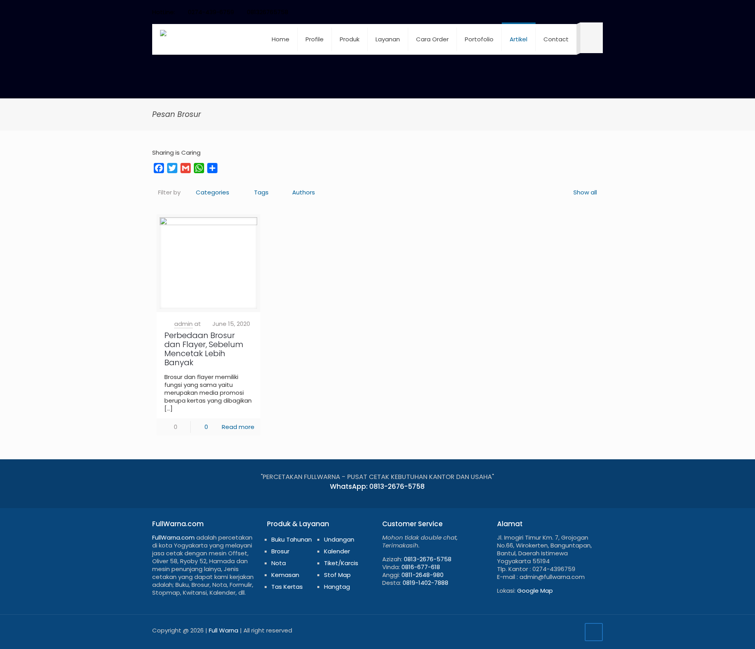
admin (183, 324)
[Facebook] (535, 12)
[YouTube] (556, 12)
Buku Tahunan (291, 539)
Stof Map (337, 575)
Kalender (337, 551)
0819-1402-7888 (425, 583)
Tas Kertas (287, 586)
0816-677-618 (420, 567)
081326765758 (267, 12)
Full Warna (223, 630)
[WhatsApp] (524, 12)
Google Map (535, 590)
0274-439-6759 (211, 12)
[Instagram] (577, 12)
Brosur (280, 551)
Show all (585, 192)
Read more (238, 427)
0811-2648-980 (422, 575)
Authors (303, 192)
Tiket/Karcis (341, 563)
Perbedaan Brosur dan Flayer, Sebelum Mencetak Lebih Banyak (203, 349)
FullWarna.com (173, 537)
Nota (278, 563)
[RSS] (588, 12)
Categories (212, 192)
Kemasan (285, 575)
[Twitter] (545, 12)
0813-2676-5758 (427, 559)
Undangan (339, 539)
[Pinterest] (567, 12)
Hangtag (337, 586)
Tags (261, 192)
